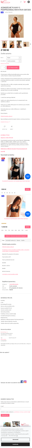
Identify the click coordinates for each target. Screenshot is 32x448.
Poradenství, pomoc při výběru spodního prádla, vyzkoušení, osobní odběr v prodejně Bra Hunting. (15, 250)
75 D (9, 230)
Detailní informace (5, 122)
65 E (19, 230)
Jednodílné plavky (13, 284)
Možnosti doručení (5, 63)
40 (9, 193)
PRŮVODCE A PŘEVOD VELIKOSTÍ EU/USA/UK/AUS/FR (12, 319)
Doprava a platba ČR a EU (6, 308)
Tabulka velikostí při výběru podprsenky (10, 323)
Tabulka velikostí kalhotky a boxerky (9, 321)
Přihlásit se (5, 415)
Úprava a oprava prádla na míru (7, 306)
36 (4, 193)
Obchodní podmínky (5, 312)
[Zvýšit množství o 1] (6, 67)
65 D (2, 230)
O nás (2, 302)
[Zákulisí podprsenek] (16, 424)
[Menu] (28, 1)
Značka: (8, 12)
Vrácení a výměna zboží (6, 310)
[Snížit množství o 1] (6, 68)
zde (17, 436)
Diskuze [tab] (18, 240)
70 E (22, 230)
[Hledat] (20, 1)
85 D (16, 230)
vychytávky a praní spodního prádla (10, 274)
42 (12, 193)
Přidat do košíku (14, 67)
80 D (12, 230)
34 (2, 193)
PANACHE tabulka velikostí (6, 116)
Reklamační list (4, 317)
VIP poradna (3, 339)
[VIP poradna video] (7, 424)
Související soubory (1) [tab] (11, 240)
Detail (27, 189)
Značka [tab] (22, 240)
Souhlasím (15, 444)
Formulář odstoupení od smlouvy (8, 315)
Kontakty (3, 300)
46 (14, 193)
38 (7, 193)
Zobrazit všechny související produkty (16, 236)
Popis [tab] (3, 240)
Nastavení (15, 439)
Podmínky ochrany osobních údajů (8, 314)
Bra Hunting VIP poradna (6, 304)
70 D (6, 230)
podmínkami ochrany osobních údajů (22, 412)
